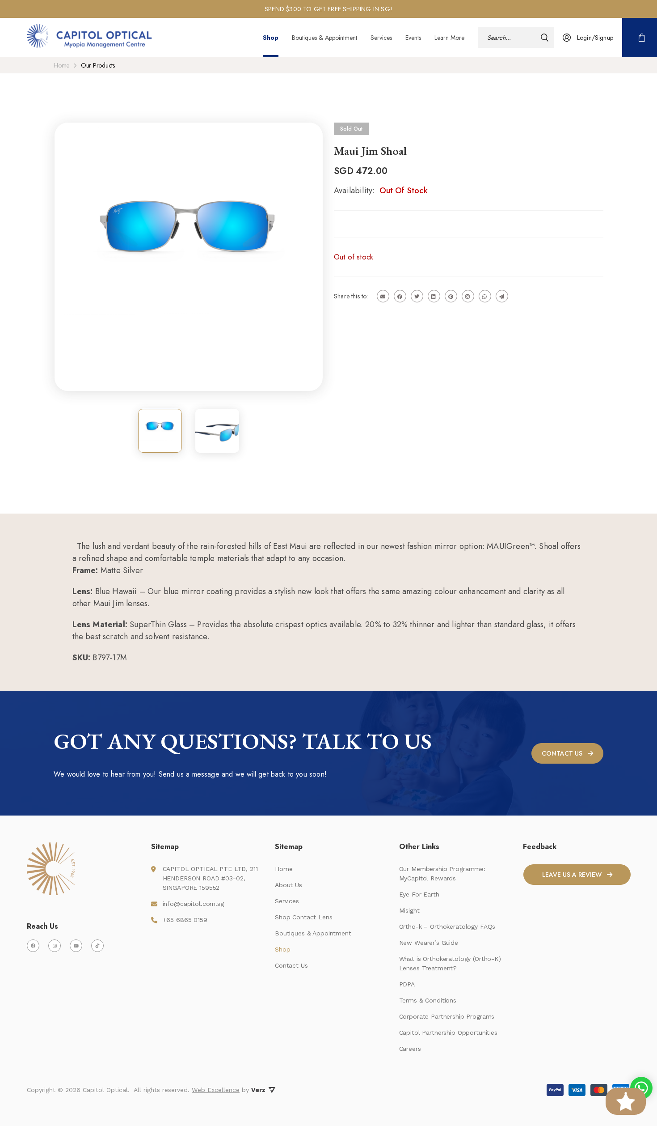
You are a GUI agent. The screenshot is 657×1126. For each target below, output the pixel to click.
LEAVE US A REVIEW (572, 874)
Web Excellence (216, 1089)
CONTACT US (562, 753)
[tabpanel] (328, 9)
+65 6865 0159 (185, 919)
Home (61, 65)
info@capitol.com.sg (193, 903)
